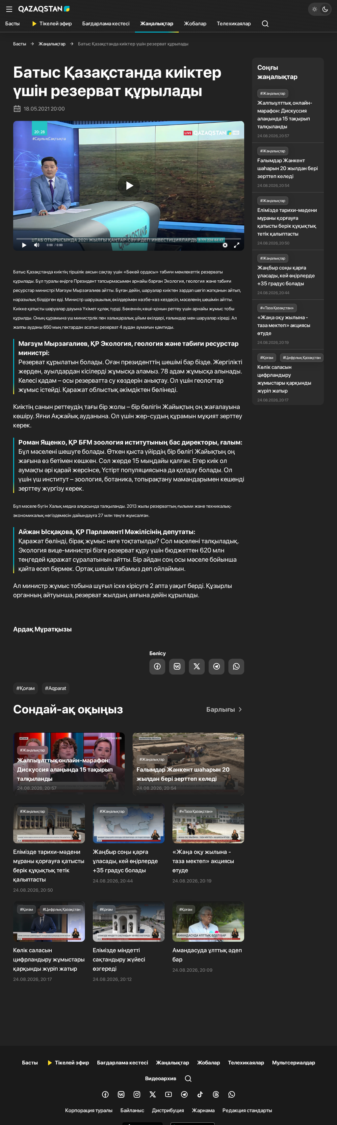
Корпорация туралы (89, 1110)
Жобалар (195, 23)
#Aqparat (55, 688)
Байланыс (132, 1110)
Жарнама (203, 1110)
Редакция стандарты (247, 1110)
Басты (12, 23)
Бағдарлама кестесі (106, 23)
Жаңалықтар (156, 23)
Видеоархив (160, 1078)
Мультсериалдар (293, 1063)
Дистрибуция (168, 1110)
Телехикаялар (234, 23)
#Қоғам (25, 688)
